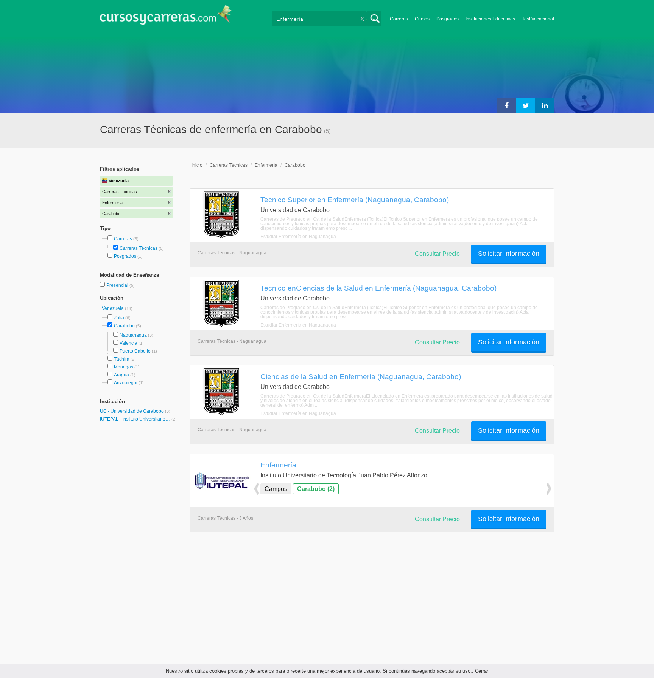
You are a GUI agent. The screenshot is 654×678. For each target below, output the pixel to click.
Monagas (123, 367)
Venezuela (113, 308)
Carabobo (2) (316, 489)
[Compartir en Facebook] (506, 105)
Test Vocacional (538, 19)
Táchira (121, 359)
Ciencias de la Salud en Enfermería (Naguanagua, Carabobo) (360, 376)
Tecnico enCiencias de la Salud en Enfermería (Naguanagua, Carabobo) (378, 288)
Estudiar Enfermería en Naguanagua (298, 236)
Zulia (119, 317)
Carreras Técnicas (138, 248)
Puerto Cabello (135, 351)
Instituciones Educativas (490, 19)
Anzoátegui (125, 382)
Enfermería (266, 165)
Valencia (128, 343)
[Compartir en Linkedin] (544, 105)
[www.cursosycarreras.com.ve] (166, 17)
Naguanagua (133, 335)
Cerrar (481, 671)
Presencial (117, 285)
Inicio (197, 165)
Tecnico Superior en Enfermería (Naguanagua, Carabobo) (354, 199)
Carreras (399, 19)
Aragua (121, 375)
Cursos (422, 19)
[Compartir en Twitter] (525, 105)
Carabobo (124, 325)
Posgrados (447, 19)
